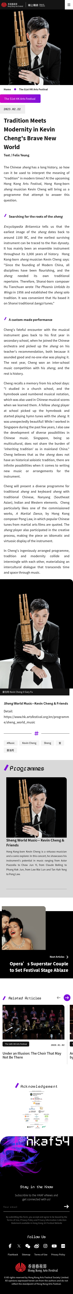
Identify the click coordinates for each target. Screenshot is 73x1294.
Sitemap (26, 1254)
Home (7, 89)
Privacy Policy (58, 1254)
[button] (58, 997)
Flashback (13, 1254)
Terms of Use (40, 1254)
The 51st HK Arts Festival (33, 89)
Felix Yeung (21, 155)
